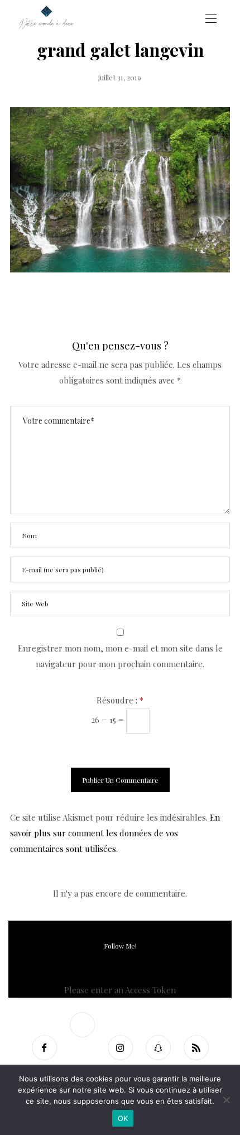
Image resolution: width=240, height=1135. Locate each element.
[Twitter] (82, 1024)
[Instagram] (120, 1047)
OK (123, 1118)
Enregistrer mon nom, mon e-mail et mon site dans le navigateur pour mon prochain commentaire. (120, 656)
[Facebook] (44, 1047)
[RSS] (196, 1047)
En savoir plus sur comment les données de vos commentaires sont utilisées (115, 833)
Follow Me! (120, 945)
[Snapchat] (158, 1047)
